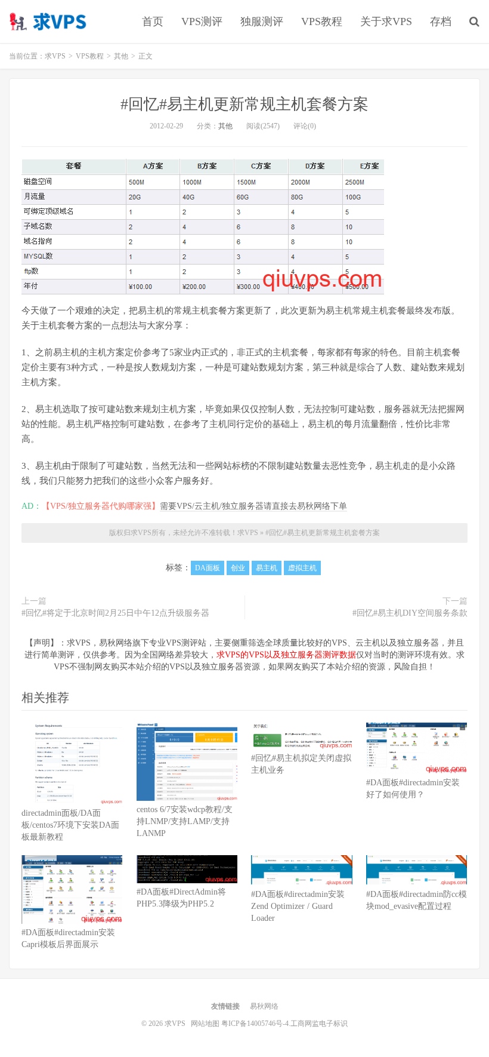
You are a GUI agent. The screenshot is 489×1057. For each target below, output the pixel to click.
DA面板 (207, 568)
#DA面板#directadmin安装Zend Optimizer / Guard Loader (298, 906)
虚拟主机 (302, 568)
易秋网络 (264, 1006)
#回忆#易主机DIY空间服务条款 (410, 613)
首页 (152, 21)
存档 (440, 21)
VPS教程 (321, 21)
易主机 (266, 568)
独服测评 (261, 21)
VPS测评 (201, 21)
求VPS (49, 21)
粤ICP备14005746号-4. (255, 1023)
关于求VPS (386, 21)
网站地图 (205, 1023)
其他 (225, 126)
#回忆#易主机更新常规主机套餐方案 (244, 104)
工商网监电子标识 (319, 1023)
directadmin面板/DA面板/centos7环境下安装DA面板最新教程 (70, 825)
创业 (238, 568)
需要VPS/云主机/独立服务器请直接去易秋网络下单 (253, 506)
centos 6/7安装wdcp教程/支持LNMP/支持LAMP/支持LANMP (185, 821)
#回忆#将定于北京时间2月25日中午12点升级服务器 (115, 613)
